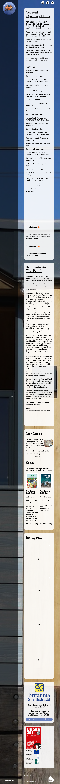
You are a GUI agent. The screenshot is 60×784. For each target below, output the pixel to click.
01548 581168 (9, 781)
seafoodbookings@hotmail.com (38, 28)
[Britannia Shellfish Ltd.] (39, 701)
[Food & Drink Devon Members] (51, 779)
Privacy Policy (28, 775)
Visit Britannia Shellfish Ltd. (39, 719)
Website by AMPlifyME (31, 781)
